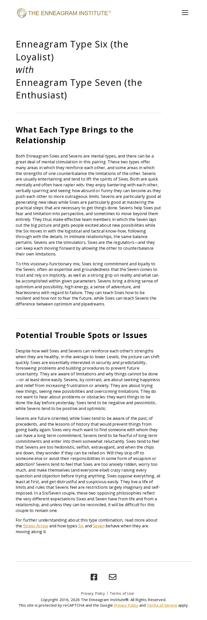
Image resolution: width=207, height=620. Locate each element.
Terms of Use (122, 593)
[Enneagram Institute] (64, 12)
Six (81, 526)
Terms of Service (162, 605)
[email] (112, 577)
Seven (99, 526)
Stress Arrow (35, 526)
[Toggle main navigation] (185, 12)
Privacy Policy (93, 593)
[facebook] (94, 577)
